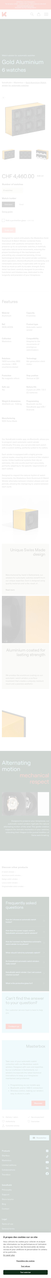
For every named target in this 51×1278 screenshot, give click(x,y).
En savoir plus (9, 1255)
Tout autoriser (25, 1272)
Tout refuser (25, 1266)
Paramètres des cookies (25, 1261)
